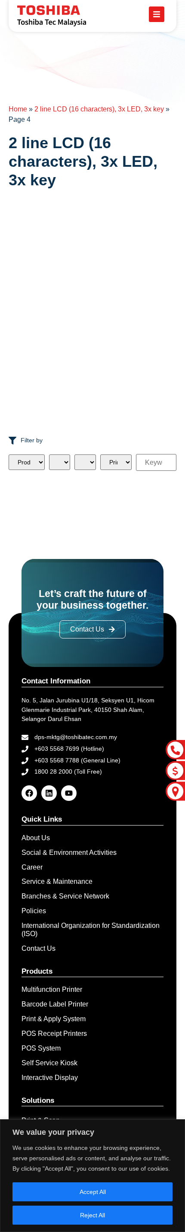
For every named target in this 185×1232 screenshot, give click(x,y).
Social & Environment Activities (69, 852)
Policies (34, 910)
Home (18, 109)
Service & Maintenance (57, 881)
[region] (92, 1175)
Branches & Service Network (65, 896)
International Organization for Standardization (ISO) (91, 929)
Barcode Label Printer (55, 1004)
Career (32, 867)
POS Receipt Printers (54, 1033)
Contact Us (39, 948)
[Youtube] (69, 793)
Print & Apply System (54, 1018)
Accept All (93, 1191)
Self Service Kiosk (49, 1063)
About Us (36, 837)
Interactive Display (50, 1077)
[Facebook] (29, 793)
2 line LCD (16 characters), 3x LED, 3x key (99, 109)
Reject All (92, 1215)
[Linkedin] (49, 793)
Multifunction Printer (52, 989)
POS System (41, 1048)
